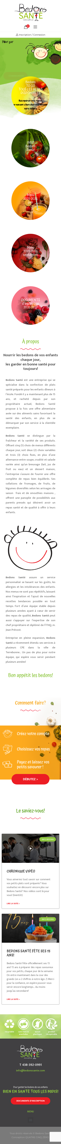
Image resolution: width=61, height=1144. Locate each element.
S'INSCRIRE (41, 64)
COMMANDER (16, 64)
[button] (30, 779)
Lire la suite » (13, 903)
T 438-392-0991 (30, 1065)
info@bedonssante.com (30, 1070)
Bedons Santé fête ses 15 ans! (28, 953)
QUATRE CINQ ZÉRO (37, 1137)
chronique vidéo (21, 871)
